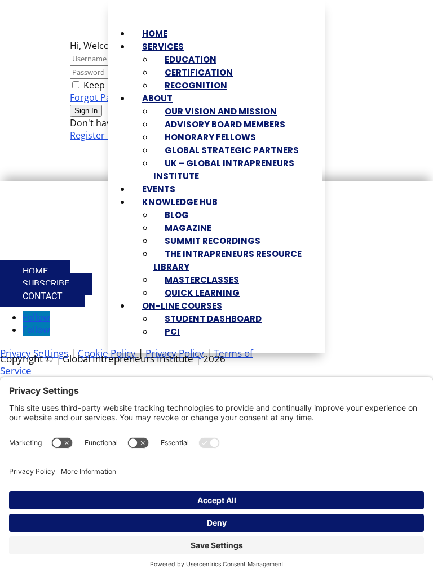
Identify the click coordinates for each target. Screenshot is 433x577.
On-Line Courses (182, 306)
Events (158, 189)
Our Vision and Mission (221, 111)
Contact (43, 296)
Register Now (98, 135)
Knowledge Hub (180, 202)
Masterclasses (202, 280)
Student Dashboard (213, 319)
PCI (172, 332)
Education (190, 59)
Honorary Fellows (210, 137)
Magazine (188, 228)
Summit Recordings (212, 241)
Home (154, 33)
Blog (177, 215)
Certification (199, 72)
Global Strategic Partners (232, 150)
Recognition (196, 85)
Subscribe (46, 283)
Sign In (86, 110)
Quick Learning (202, 293)
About (157, 98)
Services (163, 46)
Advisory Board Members (225, 124)
